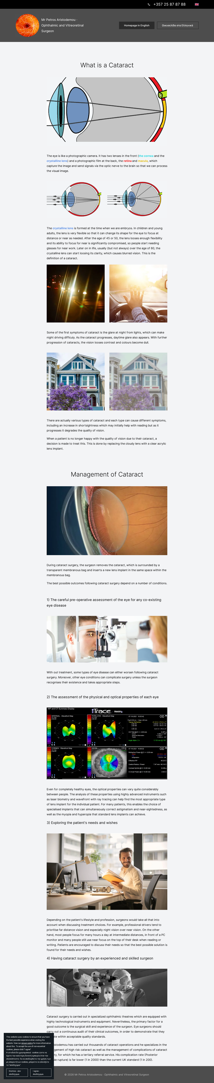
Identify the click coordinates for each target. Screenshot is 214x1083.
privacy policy (27, 1043)
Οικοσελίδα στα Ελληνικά (178, 25)
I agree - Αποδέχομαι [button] (38, 1072)
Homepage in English (136, 25)
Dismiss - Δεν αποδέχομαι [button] (15, 1072)
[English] (197, 4)
